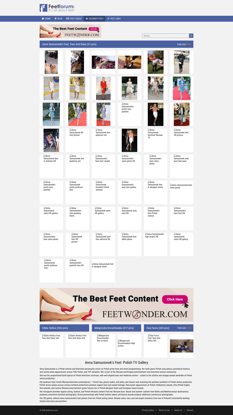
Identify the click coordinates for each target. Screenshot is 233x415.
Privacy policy (148, 410)
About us (178, 410)
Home (48, 18)
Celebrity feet (96, 18)
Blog (60, 18)
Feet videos (76, 18)
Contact (190, 410)
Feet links (115, 18)
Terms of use (164, 410)
